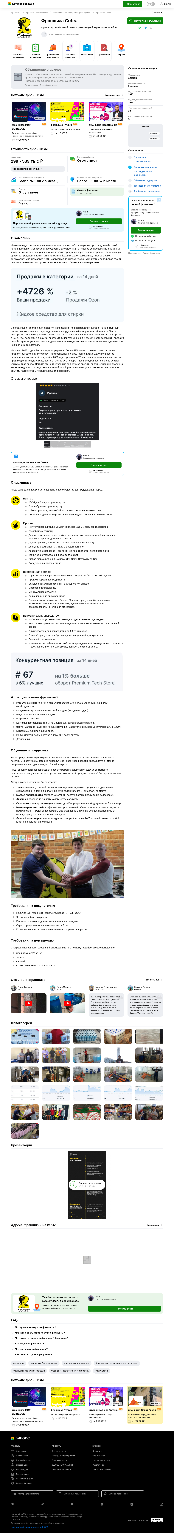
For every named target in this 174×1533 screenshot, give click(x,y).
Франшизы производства (76, 1363)
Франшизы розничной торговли (29, 1371)
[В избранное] (44, 34)
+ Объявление (132, 4)
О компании (140, 157)
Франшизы (18, 1363)
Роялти (21, 189)
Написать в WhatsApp (146, 236)
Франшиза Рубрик (61, 125)
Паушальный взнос (85, 157)
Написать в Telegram (145, 240)
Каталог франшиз (23, 3)
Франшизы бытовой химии (43, 1363)
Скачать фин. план (87, 190)
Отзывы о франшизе (70, 55)
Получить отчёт (124, 1308)
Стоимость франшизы (18, 55)
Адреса (121, 54)
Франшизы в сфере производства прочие (117, 1363)
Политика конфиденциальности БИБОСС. (29, 1527)
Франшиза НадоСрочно (103, 125)
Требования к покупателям (52, 55)
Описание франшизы (35, 55)
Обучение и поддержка (145, 180)
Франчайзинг (101, 1371)
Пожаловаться (31, 85)
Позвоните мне (99, 465)
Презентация (104, 54)
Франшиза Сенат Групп (142, 1410)
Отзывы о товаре (142, 162)
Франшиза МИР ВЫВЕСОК (21, 127)
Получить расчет (99, 221)
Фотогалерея (87, 54)
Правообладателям (48, 85)
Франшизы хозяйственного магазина (69, 1371)
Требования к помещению (147, 191)
